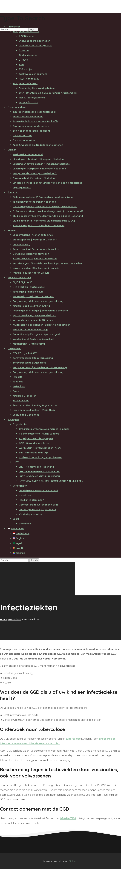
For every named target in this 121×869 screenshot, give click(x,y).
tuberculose (73, 738)
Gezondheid (14, 619)
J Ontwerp (73, 861)
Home (3, 619)
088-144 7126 (68, 818)
